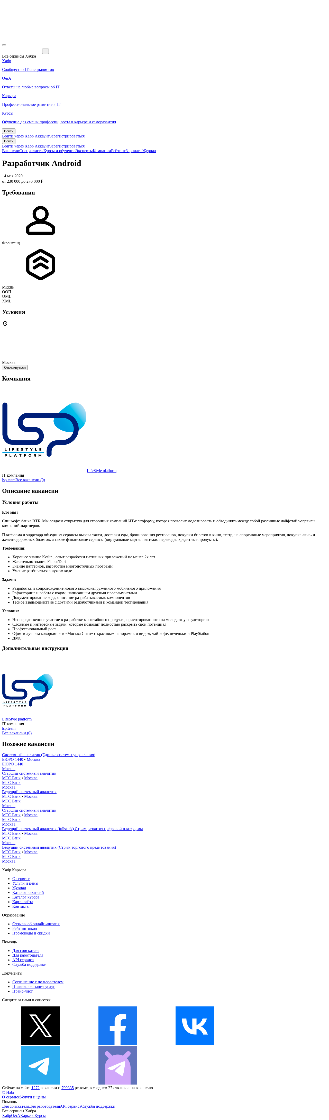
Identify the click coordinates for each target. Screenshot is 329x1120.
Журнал (149, 151)
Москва (33, 759)
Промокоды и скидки (31, 933)
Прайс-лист (22, 991)
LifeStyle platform (101, 470)
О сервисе (21, 878)
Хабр (6, 1115)
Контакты (21, 906)
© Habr (8, 1092)
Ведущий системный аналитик (29, 792)
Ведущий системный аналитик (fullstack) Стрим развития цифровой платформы (72, 829)
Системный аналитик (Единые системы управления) (48, 755)
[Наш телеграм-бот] (117, 1083)
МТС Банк (11, 778)
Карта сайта (22, 902)
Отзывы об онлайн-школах (36, 924)
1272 (35, 1088)
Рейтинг (118, 151)
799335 (67, 1088)
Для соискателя (25, 950)
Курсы (40, 1115)
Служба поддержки (29, 964)
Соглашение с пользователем (37, 982)
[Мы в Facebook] (117, 1043)
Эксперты (84, 151)
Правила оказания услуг (33, 986)
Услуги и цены (25, 883)
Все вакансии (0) (30, 480)
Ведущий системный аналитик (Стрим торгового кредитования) (59, 847)
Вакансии (10, 151)
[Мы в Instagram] (271, 1043)
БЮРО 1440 (12, 759)
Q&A (15, 1115)
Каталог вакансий (28, 892)
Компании (102, 151)
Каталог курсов (26, 897)
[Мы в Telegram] (40, 1083)
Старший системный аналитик (29, 773)
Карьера (27, 1115)
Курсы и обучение (59, 151)
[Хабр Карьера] (22, 51)
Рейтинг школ (24, 928)
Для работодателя (27, 955)
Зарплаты (134, 151)
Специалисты (31, 151)
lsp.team (8, 480)
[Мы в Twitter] (40, 1043)
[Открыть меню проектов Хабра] (4, 45)
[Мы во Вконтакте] (194, 1043)
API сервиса (23, 960)
